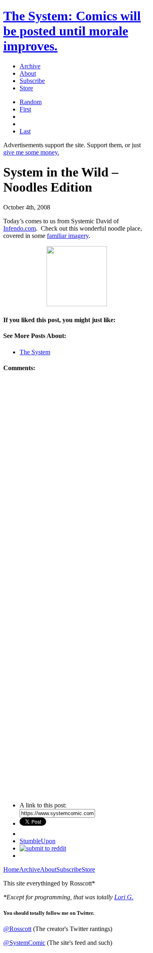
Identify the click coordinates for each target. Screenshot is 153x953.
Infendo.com (19, 228)
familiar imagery (68, 235)
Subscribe (32, 80)
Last (25, 131)
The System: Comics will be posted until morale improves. (72, 31)
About (28, 73)
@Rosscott (17, 928)
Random (31, 101)
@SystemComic (24, 942)
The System (35, 352)
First (25, 109)
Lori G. (123, 897)
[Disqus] (76, 482)
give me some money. (31, 152)
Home (11, 869)
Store (26, 88)
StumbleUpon (37, 840)
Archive (30, 66)
